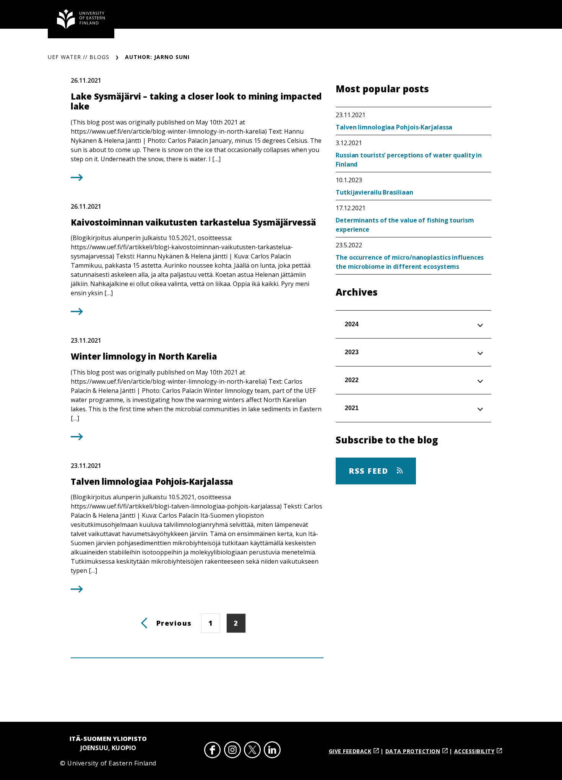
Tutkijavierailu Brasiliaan (374, 192)
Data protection (412, 751)
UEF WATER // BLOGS (78, 57)
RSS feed (370, 471)
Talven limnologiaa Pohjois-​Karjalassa (394, 127)
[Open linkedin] (272, 751)
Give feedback (350, 751)
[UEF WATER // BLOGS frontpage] (81, 19)
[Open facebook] (212, 751)
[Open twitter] (252, 751)
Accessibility (474, 751)
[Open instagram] (232, 751)
